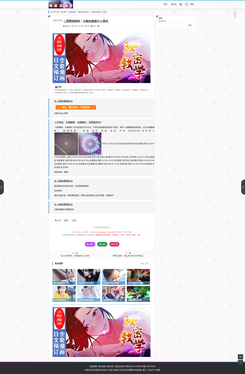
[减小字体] (91, 26)
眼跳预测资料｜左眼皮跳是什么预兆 (92, 12)
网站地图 (93, 366)
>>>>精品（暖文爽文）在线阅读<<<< (76, 107)
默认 (95, 26)
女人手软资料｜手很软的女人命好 (75, 255)
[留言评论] (240, 357)
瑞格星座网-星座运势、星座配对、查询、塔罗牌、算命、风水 (118, 235)
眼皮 (66, 220)
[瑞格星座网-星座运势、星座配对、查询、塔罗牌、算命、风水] (60, 6)
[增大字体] (98, 26)
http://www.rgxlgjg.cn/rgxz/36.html (104, 232)
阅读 (103, 244)
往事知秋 (72, 12)
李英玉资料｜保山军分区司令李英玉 (128, 255)
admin (67, 26)
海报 (91, 244)
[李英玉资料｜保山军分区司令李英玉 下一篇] (243, 187)
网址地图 (101, 366)
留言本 (174, 4)
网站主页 (110, 366)
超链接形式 (81, 235)
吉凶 (74, 220)
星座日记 (118, 366)
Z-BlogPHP (151, 370)
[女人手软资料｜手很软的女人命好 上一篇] (2, 187)
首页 (165, 4)
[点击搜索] (181, 4)
